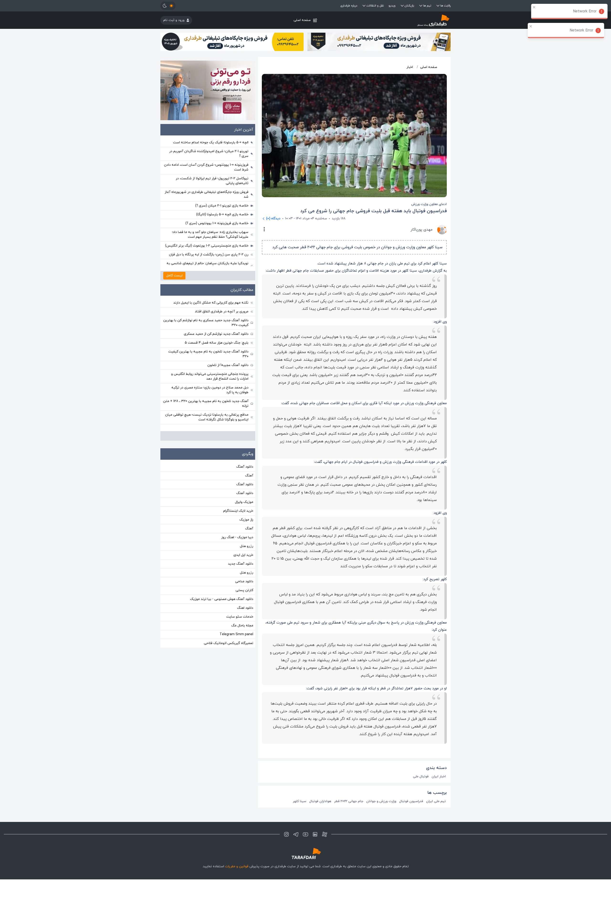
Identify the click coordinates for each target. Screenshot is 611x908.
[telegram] (296, 834)
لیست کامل (174, 275)
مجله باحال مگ (242, 625)
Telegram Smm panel (236, 634)
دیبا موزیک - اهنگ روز (237, 537)
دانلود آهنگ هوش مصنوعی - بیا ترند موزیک (221, 599)
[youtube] (305, 834)
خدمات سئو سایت (239, 616)
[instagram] (286, 834)
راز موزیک (246, 519)
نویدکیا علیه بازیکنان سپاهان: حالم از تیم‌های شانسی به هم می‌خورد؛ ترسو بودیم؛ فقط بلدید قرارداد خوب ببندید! (207, 265)
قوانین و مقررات (236, 866)
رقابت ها (445, 6)
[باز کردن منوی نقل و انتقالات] (364, 5)
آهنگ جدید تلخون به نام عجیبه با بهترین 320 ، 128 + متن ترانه (205, 403)
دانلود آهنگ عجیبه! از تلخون (227, 365)
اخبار (409, 67)
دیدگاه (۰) (273, 218)
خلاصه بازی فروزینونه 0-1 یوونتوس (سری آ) (216, 223)
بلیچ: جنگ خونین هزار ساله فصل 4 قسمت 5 (216, 342)
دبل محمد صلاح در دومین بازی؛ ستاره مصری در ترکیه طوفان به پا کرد (209, 390)
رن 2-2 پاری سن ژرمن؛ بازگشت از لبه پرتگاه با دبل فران (208, 254)
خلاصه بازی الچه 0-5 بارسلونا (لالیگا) (222, 214)
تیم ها (427, 6)
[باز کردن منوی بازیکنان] (402, 5)
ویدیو (392, 6)
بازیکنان (409, 6)
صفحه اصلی (302, 20)
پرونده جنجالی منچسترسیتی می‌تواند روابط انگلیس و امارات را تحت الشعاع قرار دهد (209, 376)
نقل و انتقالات (375, 6)
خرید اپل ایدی (243, 555)
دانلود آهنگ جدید (240, 564)
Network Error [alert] (584, 11)
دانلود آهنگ (244, 466)
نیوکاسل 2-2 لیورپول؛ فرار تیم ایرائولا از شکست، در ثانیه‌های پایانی (212, 181)
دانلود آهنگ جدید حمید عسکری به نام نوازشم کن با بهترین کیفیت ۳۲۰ (205, 322)
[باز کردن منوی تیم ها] (421, 5)
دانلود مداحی (244, 581)
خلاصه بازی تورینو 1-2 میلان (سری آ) (221, 205)
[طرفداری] (402, 20)
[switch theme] (168, 5)
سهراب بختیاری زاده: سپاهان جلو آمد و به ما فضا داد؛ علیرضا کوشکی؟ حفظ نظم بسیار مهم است (210, 234)
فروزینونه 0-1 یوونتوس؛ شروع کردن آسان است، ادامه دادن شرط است (206, 167)
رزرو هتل (246, 546)
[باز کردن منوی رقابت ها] (438, 5)
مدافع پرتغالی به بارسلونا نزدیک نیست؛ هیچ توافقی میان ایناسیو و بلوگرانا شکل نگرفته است (206, 417)
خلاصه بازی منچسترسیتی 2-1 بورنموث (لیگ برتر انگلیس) (206, 245)
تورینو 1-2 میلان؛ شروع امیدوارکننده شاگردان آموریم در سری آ (208, 153)
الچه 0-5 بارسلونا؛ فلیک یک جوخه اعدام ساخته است (210, 142)
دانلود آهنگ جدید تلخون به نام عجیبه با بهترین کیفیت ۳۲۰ (208, 354)
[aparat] (324, 834)
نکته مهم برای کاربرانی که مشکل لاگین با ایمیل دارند (210, 302)
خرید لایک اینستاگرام (238, 511)
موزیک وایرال (244, 502)
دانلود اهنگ (245, 608)
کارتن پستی (244, 590)
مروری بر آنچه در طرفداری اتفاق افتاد (221, 311)
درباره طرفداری (348, 6)
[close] (534, 7)
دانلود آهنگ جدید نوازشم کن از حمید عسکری (216, 334)
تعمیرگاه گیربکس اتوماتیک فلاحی (228, 643)
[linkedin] (315, 834)
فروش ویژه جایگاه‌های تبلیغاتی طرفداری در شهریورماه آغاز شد (206, 194)
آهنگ (249, 475)
